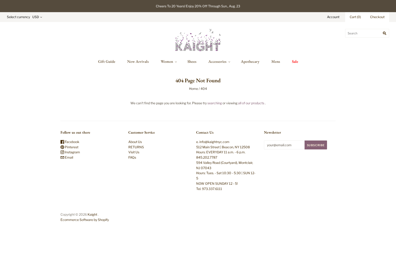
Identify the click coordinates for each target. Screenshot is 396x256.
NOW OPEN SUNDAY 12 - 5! (217, 183)
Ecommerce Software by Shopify (84, 220)
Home (193, 89)
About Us (135, 142)
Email (68, 157)
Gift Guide (106, 61)
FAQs (132, 157)
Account (333, 17)
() (355, 17)
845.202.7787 (206, 157)
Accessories (217, 61)
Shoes (191, 61)
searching (214, 103)
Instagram (72, 152)
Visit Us (133, 152)
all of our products (251, 103)
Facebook (71, 142)
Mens (275, 61)
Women (167, 61)
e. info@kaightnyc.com (212, 142)
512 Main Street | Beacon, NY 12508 (223, 147)
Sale (295, 61)
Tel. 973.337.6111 (209, 189)
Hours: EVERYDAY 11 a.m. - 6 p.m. (220, 152)
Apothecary (250, 61)
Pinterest (71, 147)
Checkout (377, 17)
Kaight (92, 214)
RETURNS (136, 147)
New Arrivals (138, 61)
